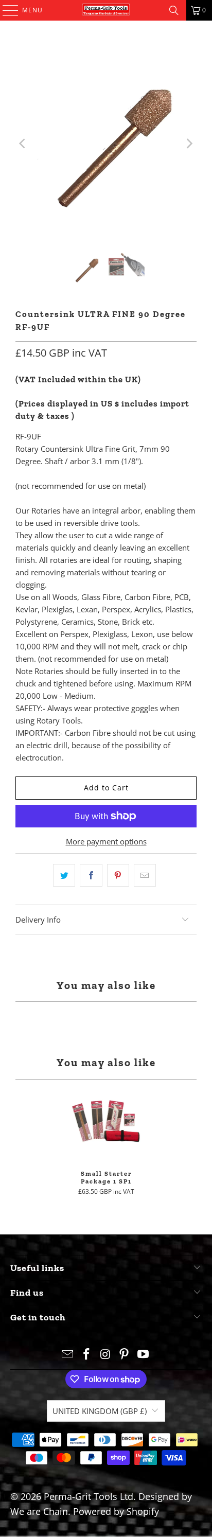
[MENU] (5, 10)
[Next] (189, 143)
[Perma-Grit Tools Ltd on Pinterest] (124, 1354)
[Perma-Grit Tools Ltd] (106, 10)
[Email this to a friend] (145, 875)
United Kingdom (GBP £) (99, 1411)
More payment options (106, 841)
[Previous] (23, 143)
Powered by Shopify (116, 1511)
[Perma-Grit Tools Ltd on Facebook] (86, 1354)
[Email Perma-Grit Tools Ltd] (68, 1354)
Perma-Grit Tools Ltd (88, 1496)
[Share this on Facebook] (91, 875)
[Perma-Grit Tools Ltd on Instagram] (105, 1354)
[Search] (174, 10)
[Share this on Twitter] (64, 875)
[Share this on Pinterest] (118, 875)
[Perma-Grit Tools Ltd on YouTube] (143, 1354)
